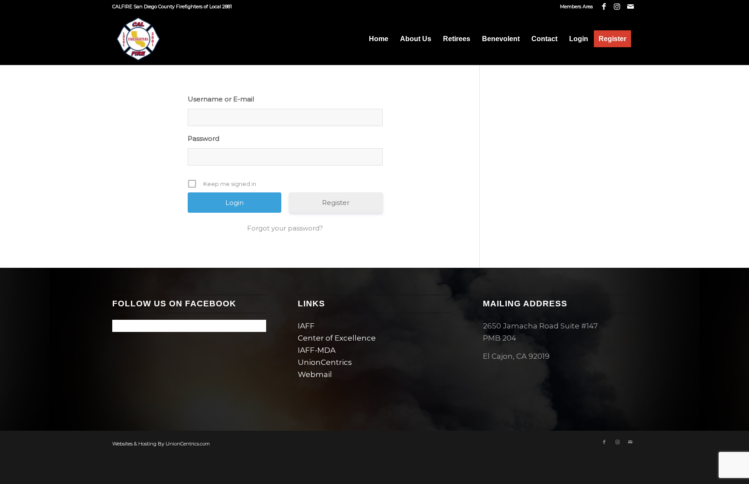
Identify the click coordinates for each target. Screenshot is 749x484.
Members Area (576, 6)
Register (335, 202)
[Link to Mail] (630, 6)
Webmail (315, 374)
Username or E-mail (221, 99)
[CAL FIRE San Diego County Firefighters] (138, 39)
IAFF (306, 326)
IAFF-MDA (316, 350)
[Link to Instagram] (617, 6)
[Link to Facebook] (604, 6)
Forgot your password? (285, 228)
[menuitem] (574, 6)
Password (203, 138)
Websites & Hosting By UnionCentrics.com (161, 444)
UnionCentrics (325, 362)
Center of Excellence (337, 338)
